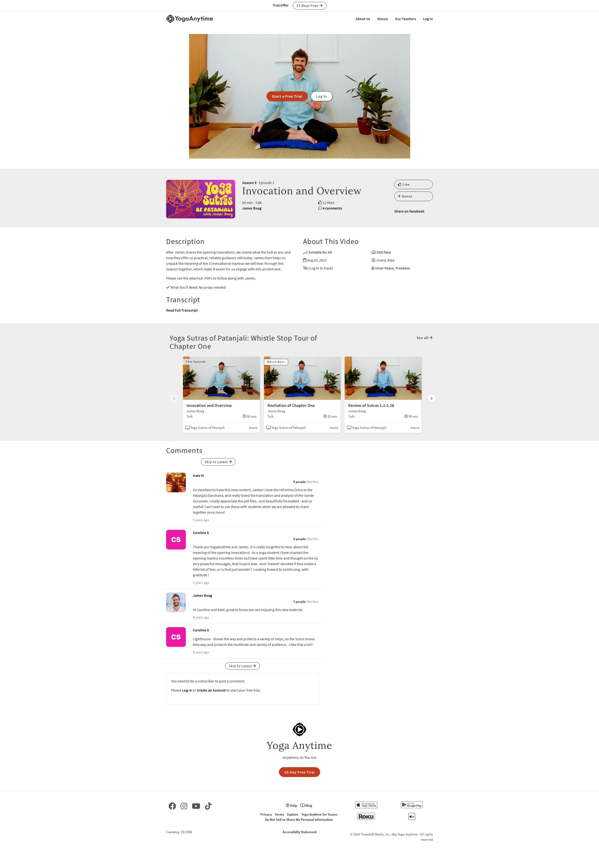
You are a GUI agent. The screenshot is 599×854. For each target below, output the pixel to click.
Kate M (198, 475)
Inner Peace (384, 268)
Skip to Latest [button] (217, 462)
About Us (363, 18)
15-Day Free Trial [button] (299, 772)
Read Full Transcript (182, 310)
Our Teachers (405, 18)
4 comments (332, 208)
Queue (406, 196)
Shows (382, 18)
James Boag (251, 208)
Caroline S (201, 532)
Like (405, 184)
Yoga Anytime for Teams (319, 814)
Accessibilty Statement (300, 832)
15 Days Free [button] (307, 5)
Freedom (402, 268)
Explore (292, 814)
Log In (428, 18)
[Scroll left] (174, 398)
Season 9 (249, 182)
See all (423, 337)
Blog (308, 805)
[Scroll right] (431, 398)
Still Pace (383, 252)
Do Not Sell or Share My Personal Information (299, 819)
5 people (299, 601)
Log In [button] (321, 96)
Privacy (266, 814)
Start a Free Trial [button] (287, 96)
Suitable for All (320, 252)
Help (293, 805)
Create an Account (211, 690)
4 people (299, 481)
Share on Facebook (409, 211)
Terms (279, 814)
